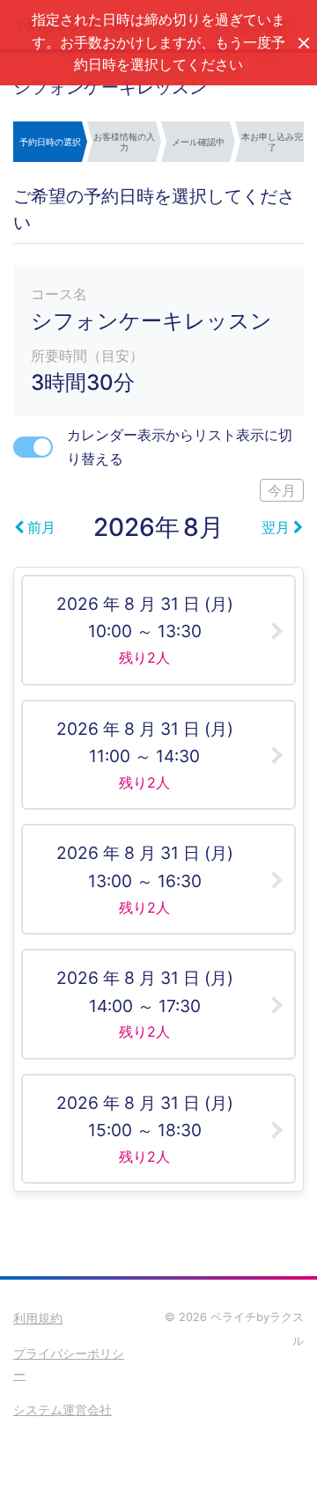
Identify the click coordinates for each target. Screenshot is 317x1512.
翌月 (276, 527)
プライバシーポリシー (68, 1364)
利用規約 (38, 1317)
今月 (282, 490)
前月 (41, 527)
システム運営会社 (62, 1409)
